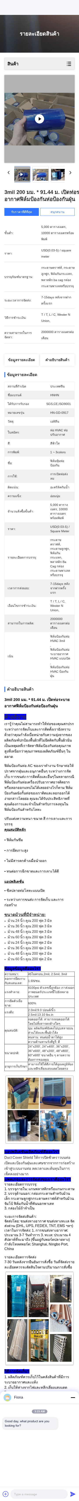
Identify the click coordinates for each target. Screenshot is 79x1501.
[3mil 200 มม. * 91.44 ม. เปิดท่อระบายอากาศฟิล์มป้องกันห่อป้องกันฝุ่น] (39, 119)
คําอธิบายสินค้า (57, 360)
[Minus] (72, 1397)
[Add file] (6, 1494)
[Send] (72, 1494)
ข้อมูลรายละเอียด (21, 360)
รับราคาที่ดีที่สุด (21, 212)
